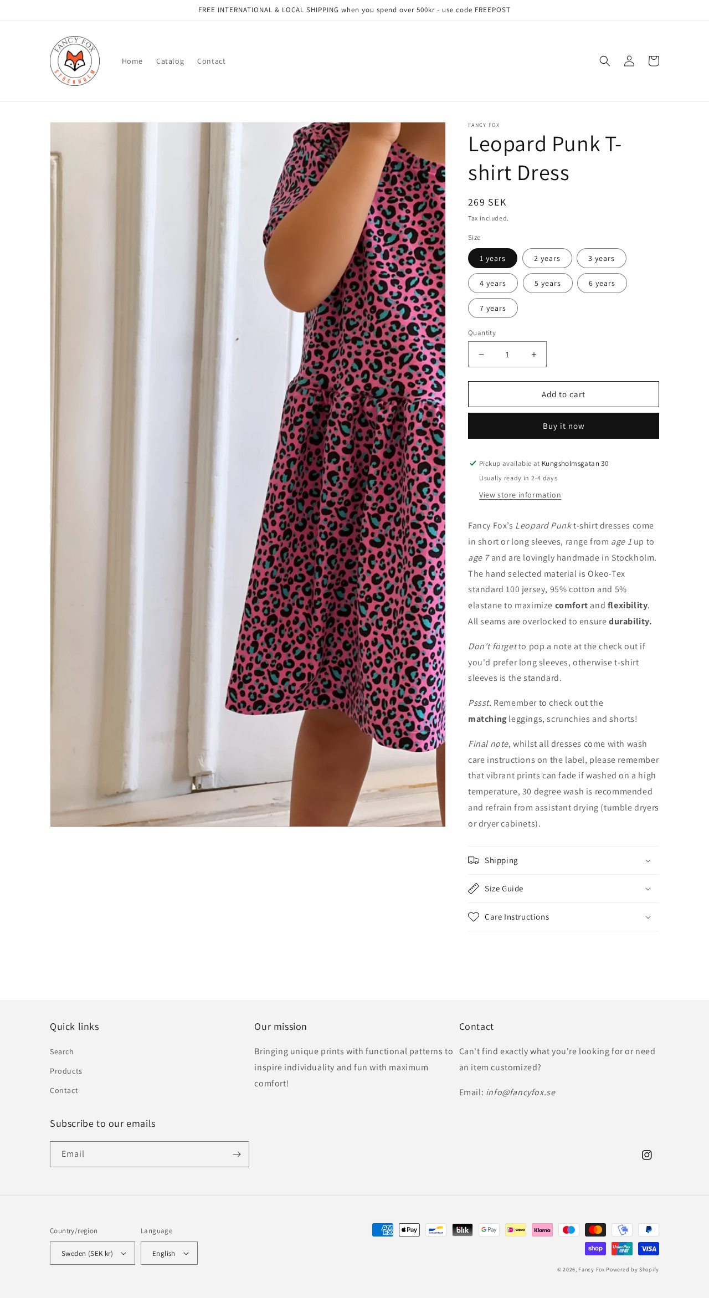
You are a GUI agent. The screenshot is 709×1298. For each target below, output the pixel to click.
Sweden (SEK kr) (87, 1253)
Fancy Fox (591, 1269)
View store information (520, 495)
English (164, 1253)
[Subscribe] (236, 1154)
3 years (601, 258)
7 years (493, 308)
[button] (605, 61)
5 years (548, 283)
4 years (493, 283)
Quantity (482, 332)
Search (62, 1051)
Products (66, 1071)
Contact (64, 1090)
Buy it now (564, 425)
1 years (493, 258)
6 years (602, 283)
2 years (547, 258)
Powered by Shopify (632, 1269)
